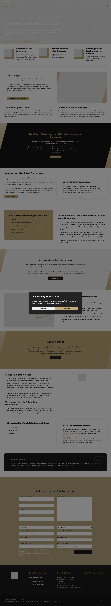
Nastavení (43, 308)
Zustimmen (66, 308)
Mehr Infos (58, 303)
